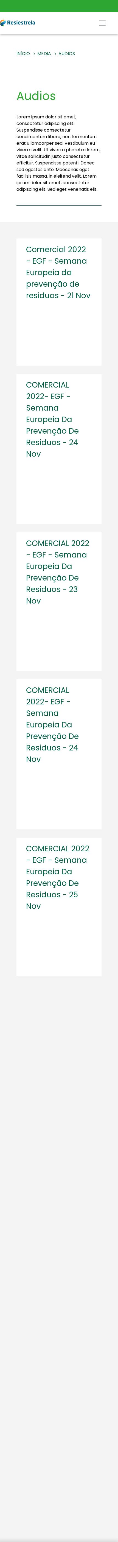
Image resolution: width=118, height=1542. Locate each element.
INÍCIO (23, 53)
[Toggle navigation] (102, 23)
